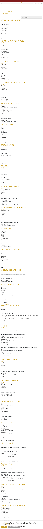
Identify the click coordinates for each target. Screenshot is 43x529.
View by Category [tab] (5, 13)
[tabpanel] (21, 270)
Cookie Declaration (9, 524)
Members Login (36, 3)
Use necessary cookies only (14, 526)
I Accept (4, 526)
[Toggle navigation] (1, 3)
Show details (22, 526)
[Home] (21, 3)
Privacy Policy (5, 523)
